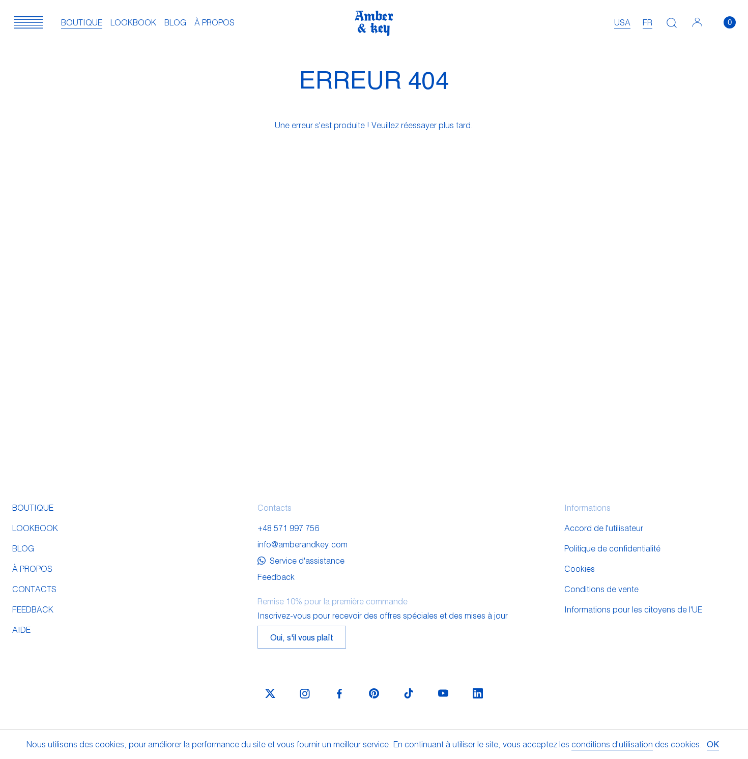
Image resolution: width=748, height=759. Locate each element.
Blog (175, 22)
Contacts (34, 589)
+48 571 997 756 (288, 528)
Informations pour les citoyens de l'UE (633, 609)
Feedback (32, 609)
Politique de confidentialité (612, 548)
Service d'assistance (307, 560)
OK (713, 744)
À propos (214, 22)
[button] (28, 22)
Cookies (579, 568)
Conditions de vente (601, 589)
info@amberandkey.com (302, 544)
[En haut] (694, 722)
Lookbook (133, 22)
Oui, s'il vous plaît (301, 637)
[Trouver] (672, 23)
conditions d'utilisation (612, 744)
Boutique (81, 22)
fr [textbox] (647, 22)
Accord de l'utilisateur (603, 528)
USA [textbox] (622, 22)
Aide (21, 629)
